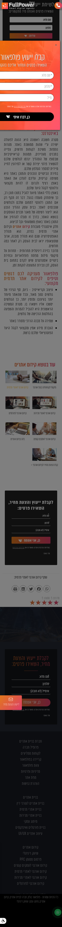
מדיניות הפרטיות (20, 106)
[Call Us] (58, 5)
